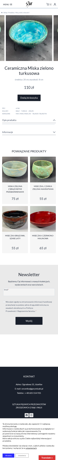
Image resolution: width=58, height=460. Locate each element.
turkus (24, 111)
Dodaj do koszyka (29, 97)
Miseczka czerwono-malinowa (43, 237)
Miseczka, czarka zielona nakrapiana (43, 187)
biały (18, 111)
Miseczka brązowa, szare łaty (15, 237)
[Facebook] (27, 415)
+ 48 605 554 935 (33, 393)
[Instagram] (31, 415)
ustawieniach (31, 448)
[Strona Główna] (2, 12)
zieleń (31, 111)
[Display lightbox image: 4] (29, 38)
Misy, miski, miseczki (23, 114)
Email (6, 290)
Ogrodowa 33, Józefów (32, 384)
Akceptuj (8, 455)
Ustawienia (22, 455)
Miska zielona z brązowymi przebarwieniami (15, 189)
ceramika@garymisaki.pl (32, 388)
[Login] (54, 4)
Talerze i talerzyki (39, 114)
